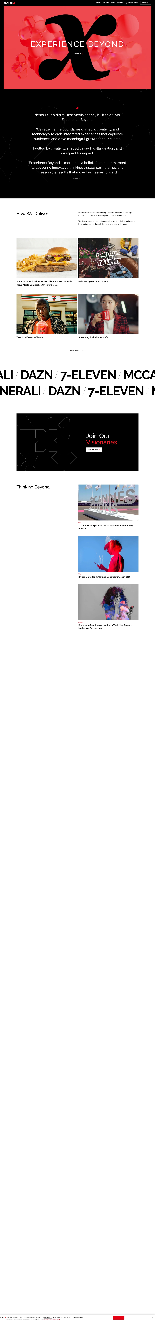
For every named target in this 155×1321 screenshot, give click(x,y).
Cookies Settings (119, 1317)
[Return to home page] (10, 3)
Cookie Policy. (48, 1319)
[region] (77, 1318)
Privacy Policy (56, 1319)
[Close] (152, 1318)
